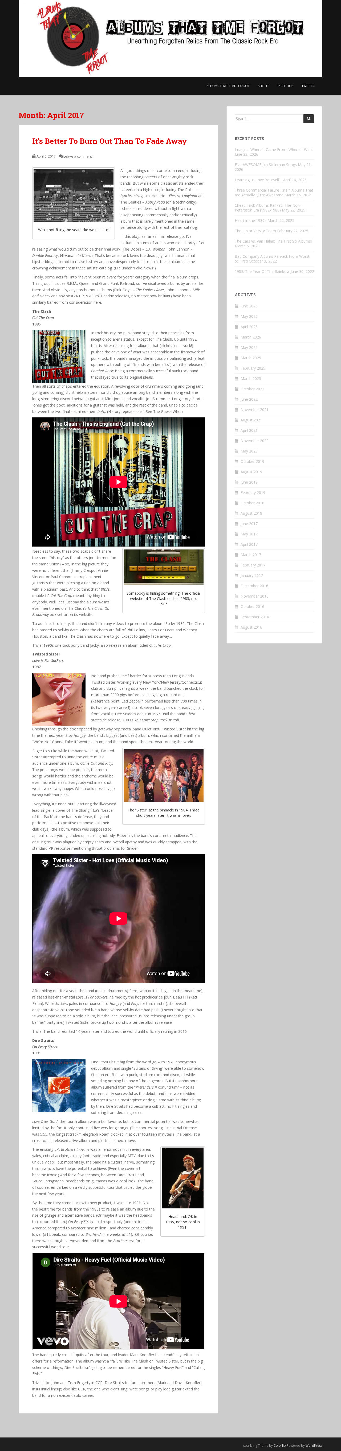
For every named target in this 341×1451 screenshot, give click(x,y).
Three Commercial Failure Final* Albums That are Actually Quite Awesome (274, 192)
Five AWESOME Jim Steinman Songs (266, 164)
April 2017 (249, 544)
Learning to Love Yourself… (258, 179)
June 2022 (249, 399)
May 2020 (249, 451)
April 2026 (249, 326)
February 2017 (253, 565)
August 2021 (251, 419)
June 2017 (249, 523)
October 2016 (252, 606)
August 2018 (251, 513)
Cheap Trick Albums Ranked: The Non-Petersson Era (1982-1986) (268, 208)
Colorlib (280, 1445)
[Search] (308, 118)
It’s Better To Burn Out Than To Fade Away (109, 141)
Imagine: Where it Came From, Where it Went (274, 149)
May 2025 (249, 347)
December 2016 (254, 585)
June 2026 (249, 305)
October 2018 (252, 502)
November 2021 (255, 409)
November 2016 (255, 596)
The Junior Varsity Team (255, 230)
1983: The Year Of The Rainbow (262, 271)
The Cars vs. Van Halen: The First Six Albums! (273, 241)
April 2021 (249, 430)
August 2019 (251, 471)
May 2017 (249, 533)
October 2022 (252, 388)
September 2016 (255, 616)
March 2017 (251, 554)
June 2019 (249, 482)
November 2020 (255, 440)
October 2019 (252, 461)
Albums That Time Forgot (228, 86)
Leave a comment (77, 156)
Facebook (285, 86)
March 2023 (251, 378)
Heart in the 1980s (250, 220)
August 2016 (251, 627)
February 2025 (253, 368)
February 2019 (253, 492)
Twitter (308, 86)
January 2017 (252, 575)
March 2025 (251, 357)
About (263, 86)
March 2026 (251, 337)
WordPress (314, 1445)
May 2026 (249, 316)
